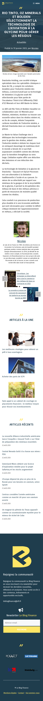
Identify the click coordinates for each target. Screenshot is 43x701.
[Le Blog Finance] (7, 3)
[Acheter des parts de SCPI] (21, 372)
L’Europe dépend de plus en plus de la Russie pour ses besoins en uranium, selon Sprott (21, 482)
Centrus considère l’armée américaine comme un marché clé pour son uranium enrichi (20, 497)
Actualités (21, 42)
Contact (21, 693)
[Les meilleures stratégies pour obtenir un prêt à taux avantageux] (21, 344)
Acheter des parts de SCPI (13, 376)
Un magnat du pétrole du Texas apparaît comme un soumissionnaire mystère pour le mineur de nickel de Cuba (21, 513)
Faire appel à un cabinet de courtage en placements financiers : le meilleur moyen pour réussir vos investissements (20, 404)
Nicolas (35, 48)
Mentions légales (10, 693)
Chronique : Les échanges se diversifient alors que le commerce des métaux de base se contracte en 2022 (26, 278)
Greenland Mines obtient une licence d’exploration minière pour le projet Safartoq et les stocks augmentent (18, 467)
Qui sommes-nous (33, 693)
